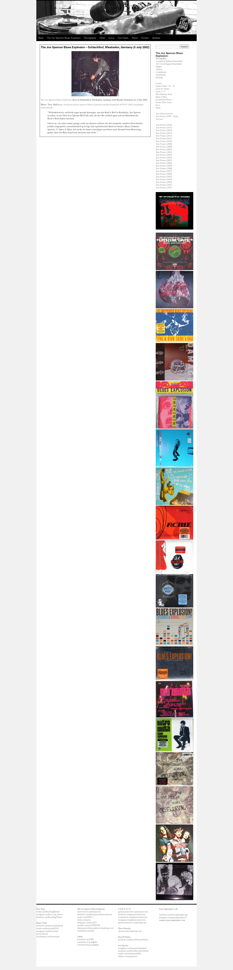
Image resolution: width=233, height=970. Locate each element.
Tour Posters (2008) (164, 147)
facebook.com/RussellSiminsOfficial (133, 939)
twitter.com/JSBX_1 (85, 917)
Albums (159, 69)
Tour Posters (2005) (164, 149)
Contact (145, 37)
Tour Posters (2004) (164, 152)
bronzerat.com (83, 939)
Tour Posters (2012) (164, 136)
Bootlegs (159, 77)
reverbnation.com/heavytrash (48, 936)
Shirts (158, 108)
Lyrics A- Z (160, 91)
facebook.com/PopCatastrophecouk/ (173, 915)
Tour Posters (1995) (164, 177)
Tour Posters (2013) (164, 133)
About (135, 37)
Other (102, 37)
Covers (159, 83)
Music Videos (161, 97)
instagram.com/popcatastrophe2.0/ (173, 917)
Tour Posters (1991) (164, 187)
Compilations (161, 72)
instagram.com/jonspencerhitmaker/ (132, 948)
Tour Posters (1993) (164, 182)
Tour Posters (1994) (164, 179)
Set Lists (159, 119)
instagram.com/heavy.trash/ (47, 931)
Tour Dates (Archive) (164, 113)
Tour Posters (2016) (164, 125)
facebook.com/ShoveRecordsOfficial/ (133, 951)
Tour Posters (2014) (164, 130)
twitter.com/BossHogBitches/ (48, 912)
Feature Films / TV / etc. (165, 86)
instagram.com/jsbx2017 (87, 922)
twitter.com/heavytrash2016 (47, 928)
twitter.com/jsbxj (84, 920)
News (40, 37)
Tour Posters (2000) (164, 163)
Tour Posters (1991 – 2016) (167, 116)
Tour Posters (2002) (164, 157)
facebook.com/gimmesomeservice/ (132, 914)
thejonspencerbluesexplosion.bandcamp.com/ (95, 928)
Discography (90, 37)
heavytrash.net (42, 934)
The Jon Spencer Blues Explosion (64, 37)
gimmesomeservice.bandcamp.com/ (132, 922)
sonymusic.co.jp (83, 942)
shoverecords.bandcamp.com (89, 912)
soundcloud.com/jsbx (85, 931)
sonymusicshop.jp (84, 945)
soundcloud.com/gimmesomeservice (132, 917)
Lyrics (111, 37)
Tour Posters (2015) (164, 127)
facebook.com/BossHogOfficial (49, 917)
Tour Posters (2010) (164, 141)
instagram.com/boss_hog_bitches (49, 914)
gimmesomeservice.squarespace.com (133, 912)
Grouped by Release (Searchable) (169, 61)
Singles (159, 66)
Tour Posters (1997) (164, 171)
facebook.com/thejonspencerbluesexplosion (94, 914)
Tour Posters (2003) (164, 155)
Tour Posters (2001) (164, 160)
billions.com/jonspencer (127, 956)
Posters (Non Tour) (163, 102)
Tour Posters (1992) (164, 185)
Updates (156, 37)
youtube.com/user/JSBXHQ (88, 925)
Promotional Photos (164, 99)
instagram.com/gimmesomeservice (132, 920)
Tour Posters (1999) (164, 166)
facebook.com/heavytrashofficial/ (49, 925)
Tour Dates (123, 37)
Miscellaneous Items (164, 94)
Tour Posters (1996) (164, 174)
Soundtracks (161, 75)
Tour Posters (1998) (164, 168)
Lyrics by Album (162, 89)
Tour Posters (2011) (164, 138)
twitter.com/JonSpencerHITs (129, 953)
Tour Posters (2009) (164, 144)
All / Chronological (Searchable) (169, 64)
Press (158, 105)
